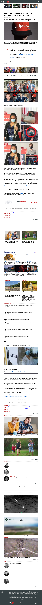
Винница (16, 208)
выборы (7, 208)
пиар (22, 208)
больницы (22, 402)
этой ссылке (22, 177)
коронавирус (10, 402)
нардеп (19, 208)
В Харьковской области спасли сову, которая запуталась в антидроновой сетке (19, 305)
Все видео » (35, 559)
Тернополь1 (22, 371)
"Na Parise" (21, 193)
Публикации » (6, 415)
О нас (2, 591)
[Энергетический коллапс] (8, 7)
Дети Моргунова (33, 208)
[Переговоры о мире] (25, 7)
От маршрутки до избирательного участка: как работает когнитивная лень (22, 477)
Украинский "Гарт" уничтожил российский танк (13, 326)
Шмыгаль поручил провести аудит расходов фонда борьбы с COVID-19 (16, 408)
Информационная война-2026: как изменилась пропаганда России (20, 464)
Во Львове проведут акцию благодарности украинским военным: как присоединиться (20, 322)
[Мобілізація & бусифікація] (16, 7)
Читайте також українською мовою (26, 17)
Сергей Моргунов (27, 208)
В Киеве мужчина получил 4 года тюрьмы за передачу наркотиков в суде (18, 329)
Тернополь (18, 402)
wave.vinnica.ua (16, 45)
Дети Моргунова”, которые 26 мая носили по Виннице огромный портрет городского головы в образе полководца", (21, 56)
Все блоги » (36, 483)
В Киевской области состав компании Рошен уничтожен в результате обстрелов (19, 332)
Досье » (5, 561)
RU (38, 1)
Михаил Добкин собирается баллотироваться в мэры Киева (14, 214)
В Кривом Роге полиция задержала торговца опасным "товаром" (16, 336)
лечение (29, 402)
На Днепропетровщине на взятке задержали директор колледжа (16, 319)
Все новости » (35, 219)
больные (32, 402)
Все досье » (35, 586)
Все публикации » (34, 459)
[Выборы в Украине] (34, 7)
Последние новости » (8, 303)
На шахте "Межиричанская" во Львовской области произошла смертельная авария (20, 315)
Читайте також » (7, 211)
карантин (14, 402)
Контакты (2, 592)
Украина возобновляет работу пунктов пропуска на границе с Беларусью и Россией (18, 406)
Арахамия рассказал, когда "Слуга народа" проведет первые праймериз (16, 212)
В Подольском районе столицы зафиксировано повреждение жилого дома (18, 309)
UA (36, 1)
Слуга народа (12, 208)
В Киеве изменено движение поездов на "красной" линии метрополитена (18, 312)
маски (26, 402)
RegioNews (25, 45)
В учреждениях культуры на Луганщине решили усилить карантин (15, 410)
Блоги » (5, 461)
